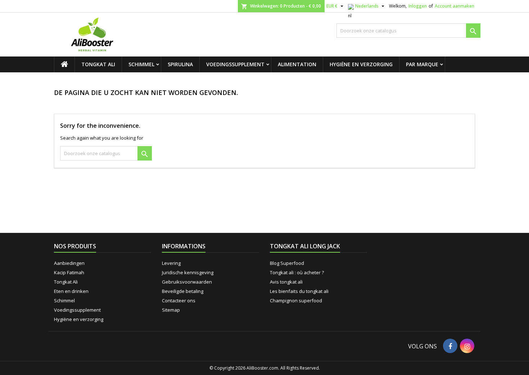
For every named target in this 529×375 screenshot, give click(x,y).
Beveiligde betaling (182, 291)
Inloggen (417, 6)
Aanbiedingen (69, 263)
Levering (171, 263)
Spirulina (180, 64)
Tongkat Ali (98, 64)
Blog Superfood (287, 263)
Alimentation (297, 64)
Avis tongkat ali (286, 282)
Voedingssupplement (235, 64)
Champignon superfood (296, 300)
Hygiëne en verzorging (361, 64)
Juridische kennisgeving (187, 272)
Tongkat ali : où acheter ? (297, 272)
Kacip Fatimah (69, 272)
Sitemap (171, 310)
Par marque (422, 64)
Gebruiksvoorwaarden (187, 282)
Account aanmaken (454, 6)
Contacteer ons (178, 300)
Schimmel (141, 64)
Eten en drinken (71, 291)
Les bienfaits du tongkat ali (299, 291)
